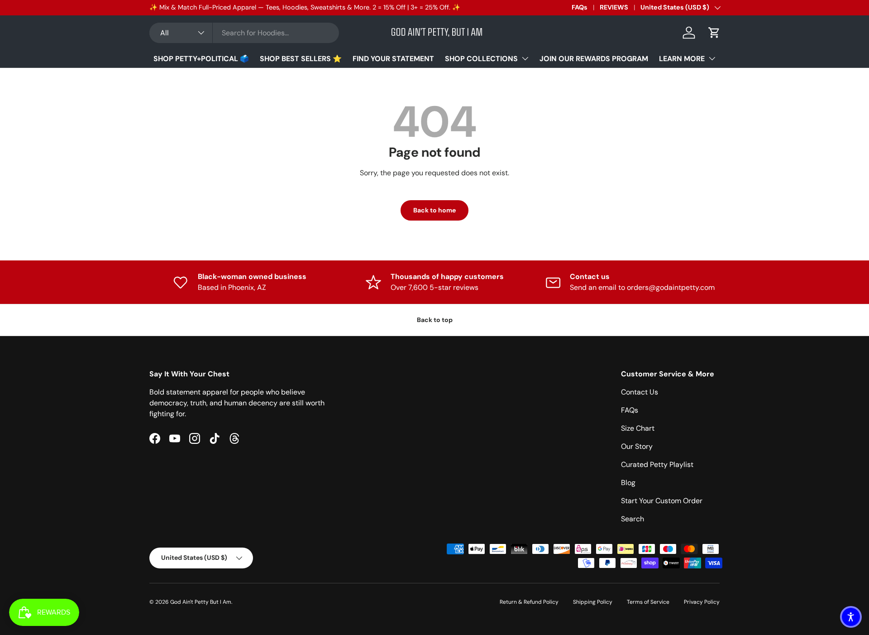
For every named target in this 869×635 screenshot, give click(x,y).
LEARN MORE (682, 58)
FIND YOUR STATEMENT (393, 58)
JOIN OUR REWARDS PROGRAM (594, 58)
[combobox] (244, 33)
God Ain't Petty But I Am (200, 602)
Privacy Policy (702, 602)
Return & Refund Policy (529, 602)
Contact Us (639, 392)
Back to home (434, 210)
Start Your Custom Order (661, 500)
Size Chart (637, 428)
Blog (628, 482)
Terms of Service (648, 602)
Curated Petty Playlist (657, 464)
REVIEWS (614, 7)
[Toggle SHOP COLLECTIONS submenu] (525, 58)
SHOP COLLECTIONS (481, 58)
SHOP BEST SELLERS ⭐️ (301, 58)
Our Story (637, 446)
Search (632, 519)
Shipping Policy (592, 602)
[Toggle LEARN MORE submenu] (712, 58)
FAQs (579, 7)
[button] (714, 33)
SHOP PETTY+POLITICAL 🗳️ (201, 58)
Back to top (435, 320)
